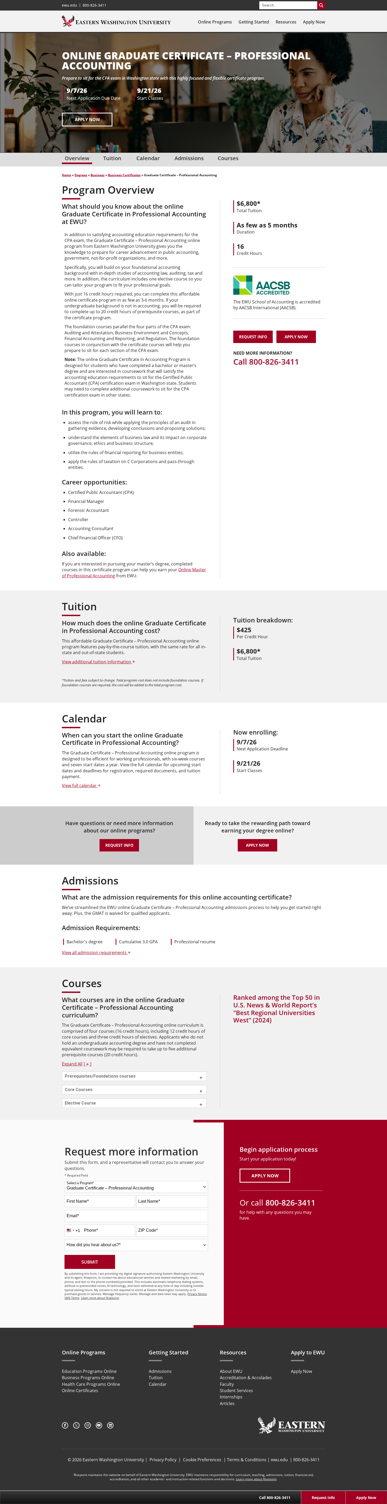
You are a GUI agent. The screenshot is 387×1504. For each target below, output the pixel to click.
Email (73, 1215)
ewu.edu (69, 5)
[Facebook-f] (65, 1425)
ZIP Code (148, 1230)
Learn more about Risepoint (100, 1298)
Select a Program (80, 1183)
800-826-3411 (94, 5)
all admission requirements (96, 952)
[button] (76, 1064)
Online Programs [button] (215, 22)
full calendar (81, 785)
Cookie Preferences (202, 1460)
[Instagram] (88, 1425)
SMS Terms (71, 1298)
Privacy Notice (197, 1294)
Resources (286, 22)
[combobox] (136, 1187)
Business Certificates (124, 175)
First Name (78, 1201)
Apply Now (314, 22)
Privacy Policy (163, 1460)
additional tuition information (98, 662)
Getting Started (254, 22)
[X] (76, 1425)
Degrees (81, 175)
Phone (91, 1230)
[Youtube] (99, 1425)
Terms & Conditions (246, 1460)
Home (66, 175)
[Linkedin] (110, 1425)
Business (98, 175)
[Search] (321, 5)
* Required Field (76, 1176)
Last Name (149, 1201)
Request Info (253, 336)
